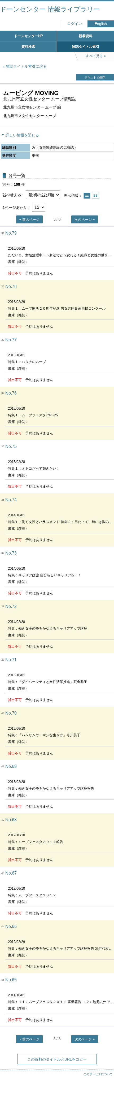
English (101, 24)
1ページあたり (15, 207)
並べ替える (12, 195)
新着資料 (86, 36)
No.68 (11, 820)
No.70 (11, 713)
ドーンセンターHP (28, 36)
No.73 (11, 553)
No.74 (11, 500)
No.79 (11, 233)
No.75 (11, 446)
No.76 (11, 393)
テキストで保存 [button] (95, 77)
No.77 (11, 340)
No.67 (11, 873)
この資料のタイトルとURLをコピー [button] (57, 1059)
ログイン (74, 24)
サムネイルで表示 (95, 196)
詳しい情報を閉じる (22, 135)
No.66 (11, 926)
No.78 (11, 286)
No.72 (11, 606)
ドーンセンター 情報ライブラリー (50, 9)
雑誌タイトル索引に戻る (26, 66)
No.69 (11, 766)
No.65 (11, 980)
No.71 (11, 660)
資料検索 (28, 47)
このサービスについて (98, 1074)
